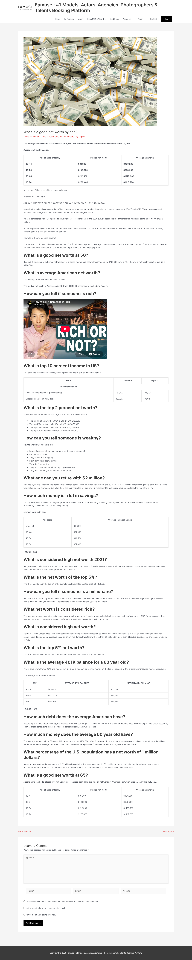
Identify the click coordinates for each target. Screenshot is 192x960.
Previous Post (25, 832)
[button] (105, 19)
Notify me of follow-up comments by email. (45, 908)
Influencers (69, 136)
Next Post (168, 832)
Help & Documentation (52, 136)
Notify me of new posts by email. (41, 915)
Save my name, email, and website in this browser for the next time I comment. (63, 901)
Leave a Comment (32, 136)
